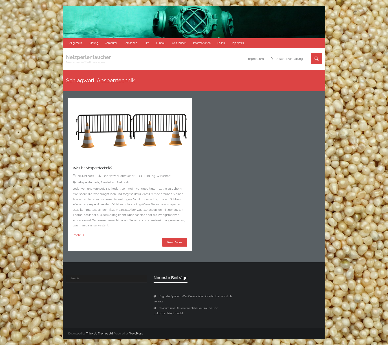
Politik (221, 43)
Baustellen (108, 182)
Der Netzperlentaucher (118, 176)
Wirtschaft (163, 176)
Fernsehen (130, 43)
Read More (174, 242)
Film (146, 43)
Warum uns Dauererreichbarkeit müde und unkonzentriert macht (186, 310)
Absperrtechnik (88, 182)
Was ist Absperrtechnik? (92, 168)
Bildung (93, 43)
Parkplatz (123, 182)
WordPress (136, 333)
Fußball (160, 43)
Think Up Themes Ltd (99, 333)
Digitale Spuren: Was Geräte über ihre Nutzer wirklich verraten (193, 299)
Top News (237, 43)
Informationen (202, 43)
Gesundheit (179, 43)
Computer (111, 43)
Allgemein (75, 43)
